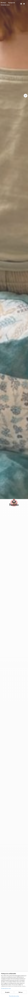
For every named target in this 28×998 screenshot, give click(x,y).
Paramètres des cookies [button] (14, 996)
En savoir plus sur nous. (6, 988)
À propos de (11, 2)
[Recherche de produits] (25, 96)
